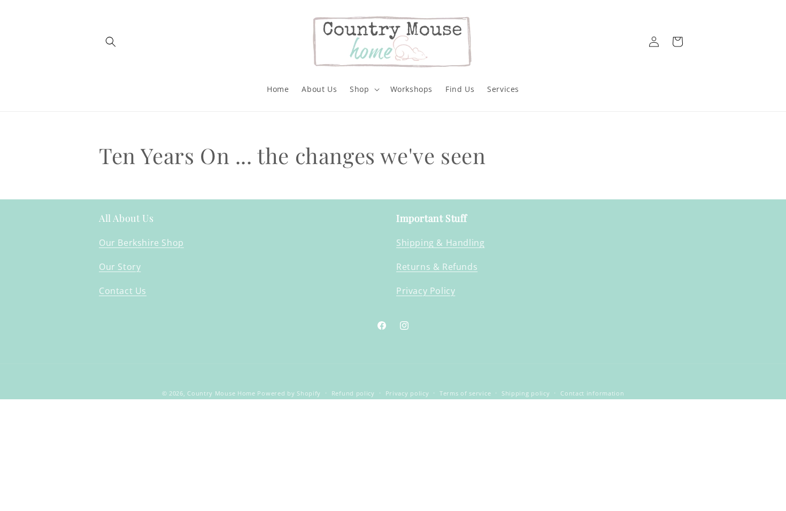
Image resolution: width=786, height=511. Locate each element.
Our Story (120, 267)
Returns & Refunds (436, 267)
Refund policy (353, 393)
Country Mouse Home (221, 393)
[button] (110, 41)
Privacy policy (407, 393)
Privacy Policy (425, 291)
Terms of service (465, 393)
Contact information (592, 393)
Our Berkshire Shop (141, 243)
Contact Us (123, 291)
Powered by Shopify (289, 393)
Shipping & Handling (440, 243)
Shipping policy (526, 393)
